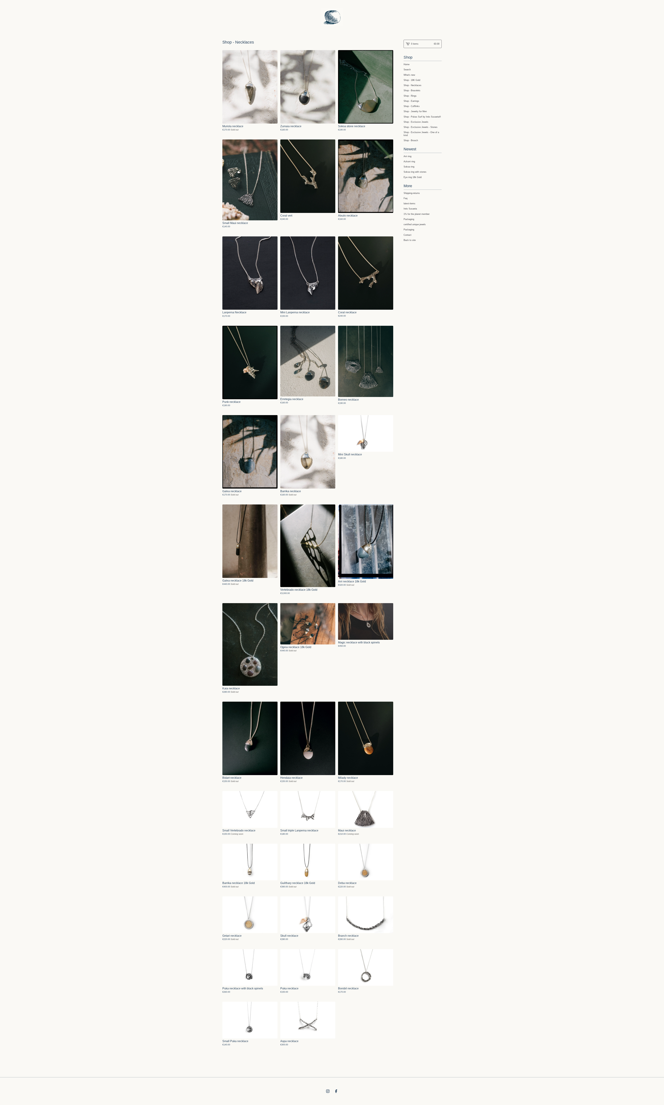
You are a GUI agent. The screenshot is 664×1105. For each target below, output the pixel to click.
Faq (405, 198)
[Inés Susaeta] (332, 17)
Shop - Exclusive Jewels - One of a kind (421, 133)
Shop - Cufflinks (412, 106)
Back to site (410, 240)
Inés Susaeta (410, 208)
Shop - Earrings (411, 101)
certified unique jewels (415, 224)
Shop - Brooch (411, 140)
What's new (409, 75)
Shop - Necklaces (412, 85)
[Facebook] (336, 1091)
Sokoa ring (409, 166)
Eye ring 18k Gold (413, 177)
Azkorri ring (409, 161)
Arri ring (407, 156)
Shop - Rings (410, 96)
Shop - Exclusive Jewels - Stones (420, 127)
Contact (407, 235)
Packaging (409, 219)
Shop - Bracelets (412, 90)
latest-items (409, 203)
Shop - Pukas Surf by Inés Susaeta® (422, 116)
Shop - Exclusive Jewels (416, 122)
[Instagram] (327, 1091)
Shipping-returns (412, 193)
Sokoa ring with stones (415, 172)
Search (407, 69)
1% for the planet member (417, 214)
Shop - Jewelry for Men (415, 111)
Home (406, 64)
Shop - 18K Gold (412, 80)
